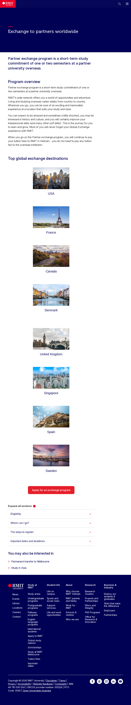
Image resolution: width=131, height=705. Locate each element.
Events (15, 598)
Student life (53, 585)
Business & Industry (110, 586)
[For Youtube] (120, 681)
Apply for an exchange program (51, 490)
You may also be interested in (31, 553)
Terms (62, 680)
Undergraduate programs (36, 599)
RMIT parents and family (73, 599)
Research (90, 585)
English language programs (33, 622)
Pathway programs (33, 613)
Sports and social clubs (53, 599)
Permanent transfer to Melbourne (30, 561)
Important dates (33, 664)
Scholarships (34, 647)
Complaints (61, 684)
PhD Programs (92, 612)
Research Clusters (90, 592)
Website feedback (43, 684)
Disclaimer (51, 680)
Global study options (34, 641)
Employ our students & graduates (110, 596)
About (69, 585)
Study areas (34, 594)
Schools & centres (71, 613)
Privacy (12, 684)
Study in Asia (18, 567)
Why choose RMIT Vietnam (73, 592)
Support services (51, 606)
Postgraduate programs (35, 606)
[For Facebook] (92, 681)
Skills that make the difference (112, 604)
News (15, 594)
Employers (109, 610)
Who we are (72, 619)
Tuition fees (34, 659)
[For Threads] (99, 681)
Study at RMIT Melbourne (35, 653)
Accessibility (24, 684)
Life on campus (51, 592)
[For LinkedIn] (113, 681)
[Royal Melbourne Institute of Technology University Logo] (8, 4)
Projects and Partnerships (91, 599)
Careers (16, 612)
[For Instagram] (106, 681)
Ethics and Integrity (90, 606)
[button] (119, 4)
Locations (17, 607)
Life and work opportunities (54, 613)
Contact (16, 616)
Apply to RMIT (35, 636)
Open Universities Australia (37, 690)
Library (16, 603)
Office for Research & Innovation (91, 619)
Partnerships (110, 615)
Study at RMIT (32, 586)
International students (34, 630)
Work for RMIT (70, 606)
